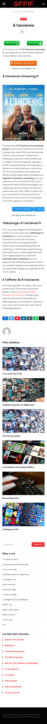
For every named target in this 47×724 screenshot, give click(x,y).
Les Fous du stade (11, 436)
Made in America (9, 614)
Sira (3, 625)
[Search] (43, 4)
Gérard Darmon (23, 292)
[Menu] (4, 4)
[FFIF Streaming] (23, 4)
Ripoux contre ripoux (10, 609)
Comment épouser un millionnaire (18, 405)
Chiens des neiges (9, 589)
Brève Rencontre (10, 498)
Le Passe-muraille (9, 594)
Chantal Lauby (17, 295)
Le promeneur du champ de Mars (18, 467)
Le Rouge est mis (10, 529)
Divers (21, 12)
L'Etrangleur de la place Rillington (15, 599)
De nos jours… (8, 619)
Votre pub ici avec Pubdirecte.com (24, 68)
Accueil (15, 12)
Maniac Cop (7, 604)
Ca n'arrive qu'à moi (12, 373)
